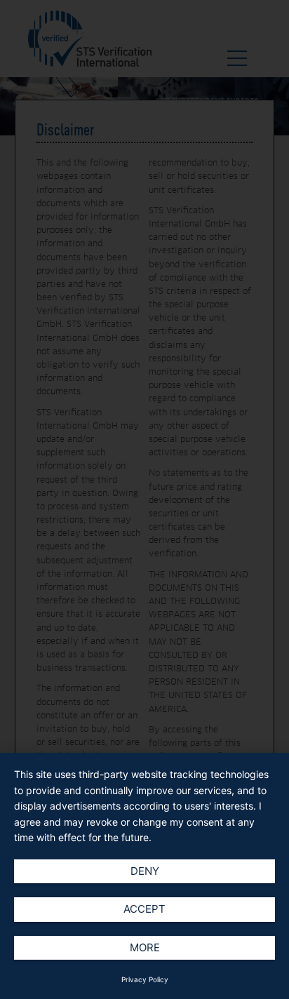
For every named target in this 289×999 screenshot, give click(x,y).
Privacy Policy (144, 979)
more (145, 947)
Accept (144, 909)
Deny (144, 871)
